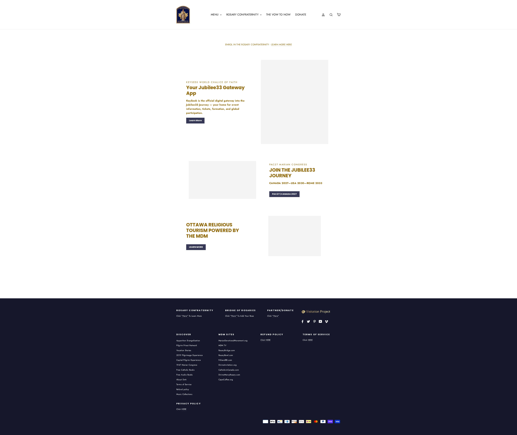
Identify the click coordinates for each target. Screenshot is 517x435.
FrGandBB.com (225, 360)
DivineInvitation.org (228, 364)
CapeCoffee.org (226, 379)
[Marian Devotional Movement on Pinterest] (314, 321)
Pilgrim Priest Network (186, 345)
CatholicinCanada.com (229, 369)
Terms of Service (184, 384)
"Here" (184, 315)
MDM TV (222, 345)
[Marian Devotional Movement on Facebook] (302, 321)
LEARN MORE (196, 247)
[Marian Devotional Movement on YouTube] (320, 321)
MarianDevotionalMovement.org (233, 340)
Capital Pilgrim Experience (188, 360)
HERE (310, 340)
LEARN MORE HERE (281, 44)
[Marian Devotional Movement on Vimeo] (326, 321)
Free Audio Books (184, 374)
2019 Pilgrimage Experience (189, 355)
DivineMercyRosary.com (229, 374)
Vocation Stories (183, 350)
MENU (215, 15)
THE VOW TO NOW (278, 15)
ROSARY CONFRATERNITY (242, 15)
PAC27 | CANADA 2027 (284, 194)
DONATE (300, 15)
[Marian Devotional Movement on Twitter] (308, 321)
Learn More (195, 120)
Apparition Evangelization (188, 340)
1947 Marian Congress (186, 364)
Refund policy (182, 389)
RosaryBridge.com (227, 350)
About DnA (181, 379)
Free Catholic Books (185, 369)
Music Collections (184, 394)
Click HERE (266, 340)
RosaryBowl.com (226, 355)
